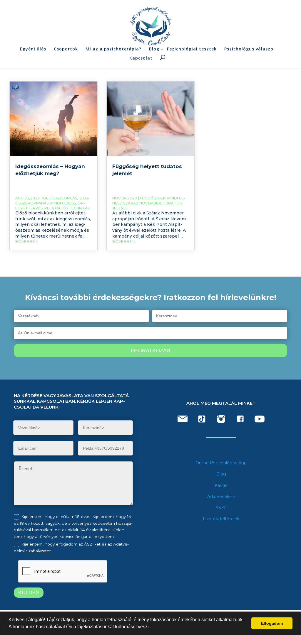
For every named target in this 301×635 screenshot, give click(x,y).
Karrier (221, 485)
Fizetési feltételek (221, 518)
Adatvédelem (221, 496)
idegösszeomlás (59, 198)
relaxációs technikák (67, 208)
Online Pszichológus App (221, 462)
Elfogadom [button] (272, 623)
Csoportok (66, 49)
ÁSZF (221, 507)
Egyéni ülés (33, 49)
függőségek (152, 198)
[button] (152, 627)
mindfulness (63, 203)
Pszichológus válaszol (249, 49)
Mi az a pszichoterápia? (113, 49)
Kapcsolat (141, 58)
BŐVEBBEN (26, 241)
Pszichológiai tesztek (192, 49)
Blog (154, 49)
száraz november (142, 203)
